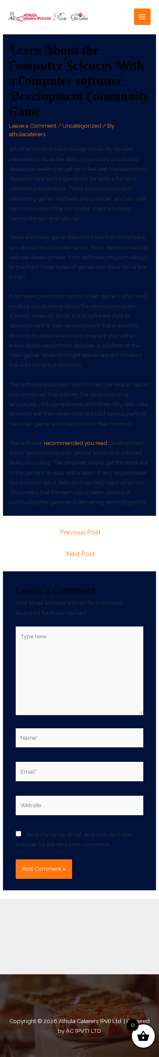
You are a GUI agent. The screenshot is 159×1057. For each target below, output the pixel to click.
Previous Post (80, 532)
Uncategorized (81, 125)
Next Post (81, 553)
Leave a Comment (32, 125)
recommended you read (75, 442)
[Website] (80, 806)
